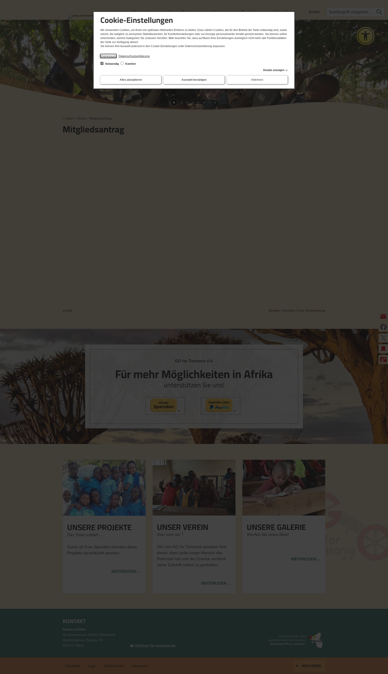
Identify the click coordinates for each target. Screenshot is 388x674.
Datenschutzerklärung (134, 56)
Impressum (108, 56)
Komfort (130, 63)
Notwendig (112, 63)
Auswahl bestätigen (194, 79)
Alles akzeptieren (131, 79)
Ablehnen (257, 79)
